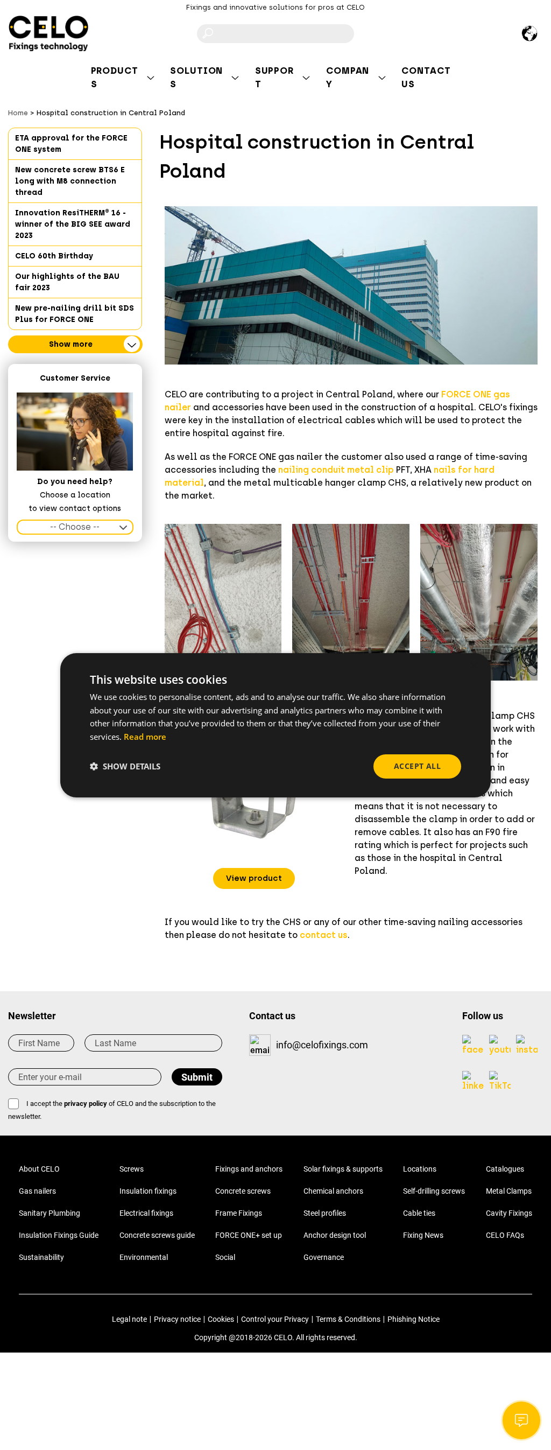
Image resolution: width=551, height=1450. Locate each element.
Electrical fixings (146, 1213)
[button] (254, 878)
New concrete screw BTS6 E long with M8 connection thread (70, 181)
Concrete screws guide (157, 1235)
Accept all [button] (417, 766)
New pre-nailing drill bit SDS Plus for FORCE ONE (74, 314)
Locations (419, 1169)
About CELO (39, 1169)
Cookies (221, 1319)
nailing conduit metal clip (336, 470)
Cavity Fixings (509, 1213)
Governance (323, 1257)
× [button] (473, 665)
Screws (131, 1169)
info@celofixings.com (322, 1044)
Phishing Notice (413, 1319)
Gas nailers (37, 1191)
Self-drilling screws (434, 1191)
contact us (324, 935)
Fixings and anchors (248, 1169)
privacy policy (85, 1103)
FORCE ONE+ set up (248, 1235)
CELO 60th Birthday (54, 256)
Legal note (129, 1319)
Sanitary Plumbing (49, 1213)
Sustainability (41, 1257)
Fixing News (423, 1235)
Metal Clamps (509, 1191)
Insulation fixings (147, 1191)
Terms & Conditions (348, 1319)
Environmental (143, 1257)
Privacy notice (177, 1319)
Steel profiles (324, 1213)
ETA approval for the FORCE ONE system (71, 144)
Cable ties (419, 1213)
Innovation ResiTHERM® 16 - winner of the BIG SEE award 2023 (72, 224)
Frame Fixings (238, 1213)
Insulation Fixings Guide (58, 1235)
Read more (145, 736)
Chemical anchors (333, 1191)
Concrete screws (243, 1191)
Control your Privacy (275, 1319)
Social (225, 1257)
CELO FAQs (505, 1235)
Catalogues (505, 1169)
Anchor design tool (334, 1235)
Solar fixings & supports (343, 1169)
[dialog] (275, 725)
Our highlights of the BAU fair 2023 (67, 282)
